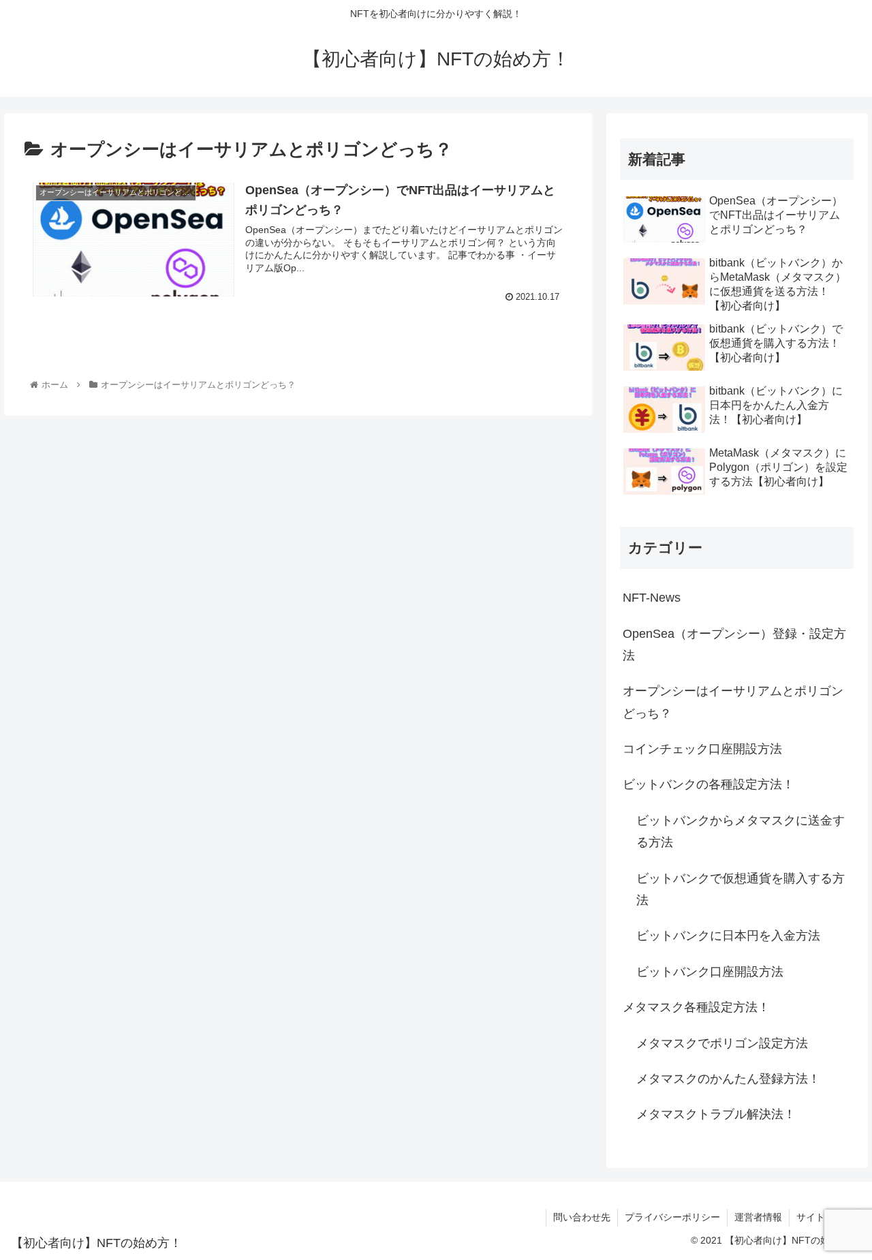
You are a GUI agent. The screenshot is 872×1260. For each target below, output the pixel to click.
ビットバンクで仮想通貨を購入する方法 (740, 889)
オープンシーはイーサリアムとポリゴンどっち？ (733, 702)
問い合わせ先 (581, 1217)
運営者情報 (758, 1217)
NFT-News (652, 597)
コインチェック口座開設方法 (702, 749)
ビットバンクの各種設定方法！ (708, 784)
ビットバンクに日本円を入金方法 (728, 935)
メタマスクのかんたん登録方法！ (728, 1079)
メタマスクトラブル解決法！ (716, 1114)
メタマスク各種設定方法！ (696, 1007)
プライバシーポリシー (672, 1217)
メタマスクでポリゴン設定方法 (722, 1043)
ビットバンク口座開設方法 (709, 972)
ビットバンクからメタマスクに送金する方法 (740, 831)
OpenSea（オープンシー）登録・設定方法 (734, 644)
